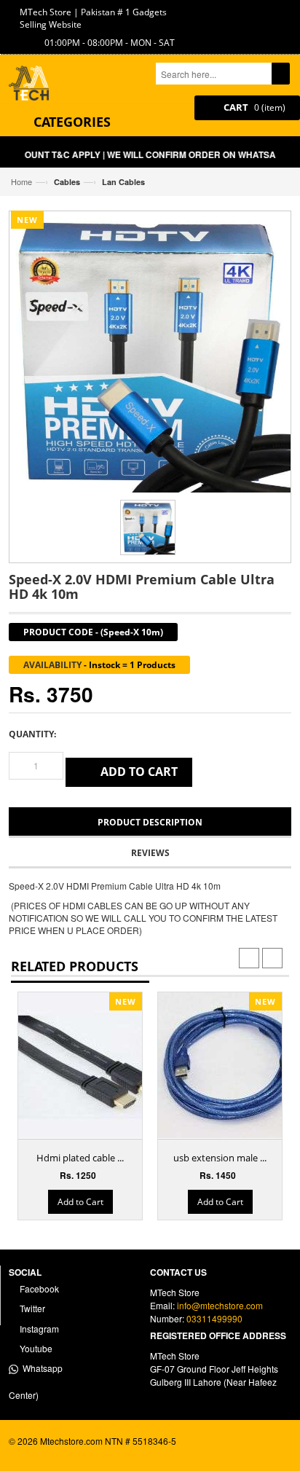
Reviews (150, 853)
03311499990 (214, 1318)
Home (21, 181)
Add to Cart (80, 1202)
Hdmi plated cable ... (80, 1157)
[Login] (268, 11)
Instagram (38, 1328)
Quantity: (32, 734)
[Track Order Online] (245, 11)
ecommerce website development (75, 1454)
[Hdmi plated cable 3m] (91, 1065)
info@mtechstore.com (220, 1305)
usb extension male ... (220, 1157)
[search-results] (281, 74)
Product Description (150, 822)
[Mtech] (34, 85)
